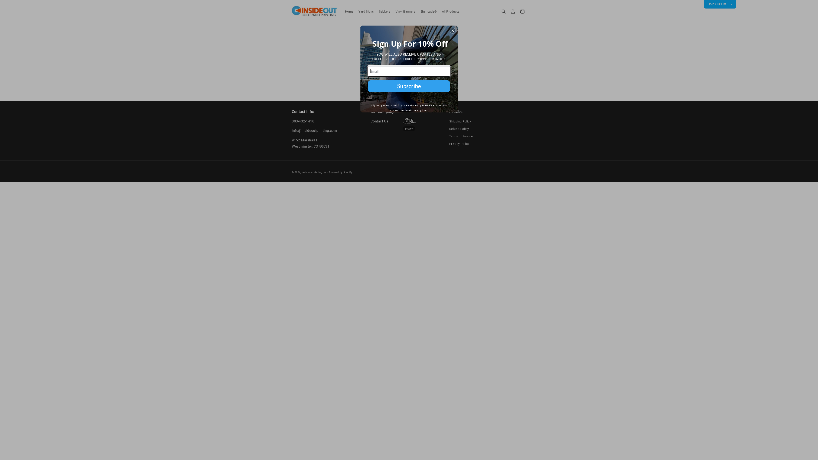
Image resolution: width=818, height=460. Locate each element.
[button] (452, 30)
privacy (409, 128)
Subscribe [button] (409, 86)
